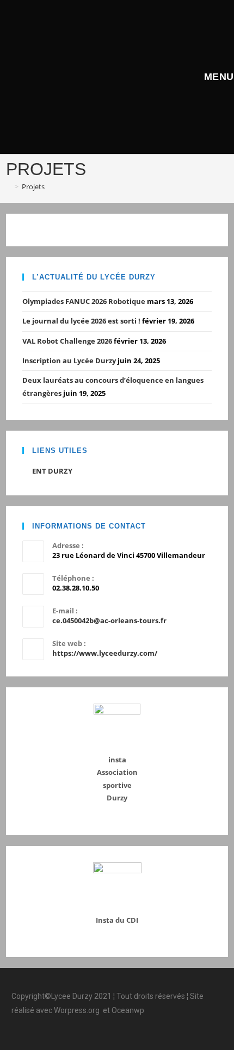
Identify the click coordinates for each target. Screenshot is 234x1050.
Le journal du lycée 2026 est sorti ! (81, 321)
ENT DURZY (52, 471)
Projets (33, 186)
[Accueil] (8, 186)
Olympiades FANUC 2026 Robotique (83, 301)
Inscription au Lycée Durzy (69, 360)
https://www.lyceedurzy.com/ (104, 653)
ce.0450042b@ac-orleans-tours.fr (109, 620)
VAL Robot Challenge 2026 (67, 341)
